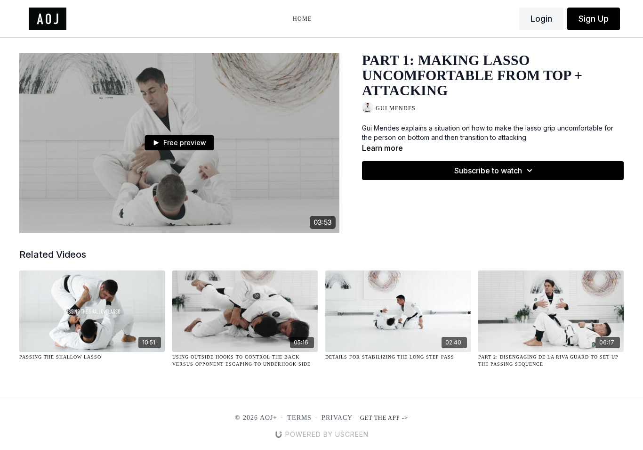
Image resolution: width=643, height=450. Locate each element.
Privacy (337, 417)
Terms (299, 417)
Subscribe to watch (488, 170)
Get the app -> (384, 418)
